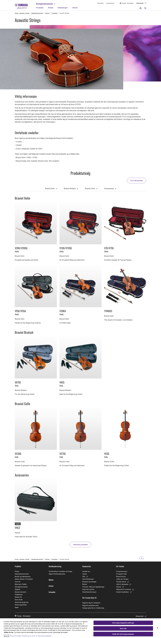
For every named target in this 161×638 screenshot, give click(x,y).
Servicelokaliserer (88, 579)
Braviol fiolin (50, 188)
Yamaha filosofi (121, 582)
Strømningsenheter (21, 605)
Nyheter (51, 579)
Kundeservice (110, 3)
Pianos (17, 571)
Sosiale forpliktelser (122, 592)
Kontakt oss (86, 571)
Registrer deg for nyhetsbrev (91, 603)
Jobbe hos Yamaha (122, 579)
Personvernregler (16, 636)
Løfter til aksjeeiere (122, 584)
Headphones (19, 594)
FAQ (83, 576)
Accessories (109, 188)
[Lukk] (157, 628)
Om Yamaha (120, 566)
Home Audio (19, 600)
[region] (80, 628)
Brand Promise (121, 576)
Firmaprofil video (121, 574)
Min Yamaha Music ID (89, 597)
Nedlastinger (63, 7)
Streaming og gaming (21, 602)
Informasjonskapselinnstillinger (123, 623)
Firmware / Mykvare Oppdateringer (93, 587)
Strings (47, 13)
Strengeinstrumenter (44, 4)
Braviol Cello (90, 188)
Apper (17, 607)
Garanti (84, 574)
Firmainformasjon (121, 571)
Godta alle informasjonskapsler (123, 634)
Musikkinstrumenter (37, 13)
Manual (84, 584)
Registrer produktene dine (90, 605)
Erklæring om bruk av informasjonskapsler (36, 636)
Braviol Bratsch (70, 188)
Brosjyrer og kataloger (89, 582)
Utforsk (75, 7)
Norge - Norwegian (128, 3)
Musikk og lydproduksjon (23, 576)
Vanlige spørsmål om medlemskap (93, 608)
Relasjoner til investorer (123, 589)
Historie (118, 587)
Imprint (6, 636)
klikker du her (8, 632)
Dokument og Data (88, 589)
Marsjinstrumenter (20, 592)
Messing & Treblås (21, 584)
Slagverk (17, 589)
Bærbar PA (18, 597)
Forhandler (100, 3)
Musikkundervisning (55, 566)
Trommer (17, 582)
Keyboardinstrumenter (22, 574)
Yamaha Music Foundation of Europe (60, 571)
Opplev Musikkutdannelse (57, 574)
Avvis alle (123, 628)
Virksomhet (139, 3)
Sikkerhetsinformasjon (89, 592)
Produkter (39, 7)
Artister (50, 7)
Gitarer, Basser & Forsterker (24, 579)
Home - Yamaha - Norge (22, 13)
